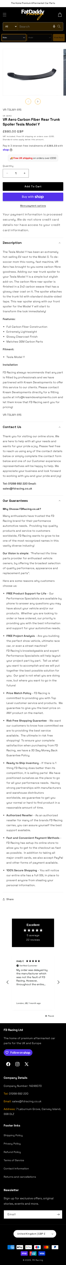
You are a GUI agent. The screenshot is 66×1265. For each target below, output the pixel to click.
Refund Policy (12, 1152)
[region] (33, 982)
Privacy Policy (12, 1143)
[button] (5, 15)
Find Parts (58, 38)
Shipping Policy (13, 1135)
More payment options (33, 205)
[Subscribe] (58, 1214)
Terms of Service (14, 1160)
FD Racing (37, 1260)
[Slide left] (28, 101)
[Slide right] (38, 101)
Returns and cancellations (20, 1176)
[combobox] (33, 26)
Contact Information (16, 1168)
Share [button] (10, 899)
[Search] (59, 26)
